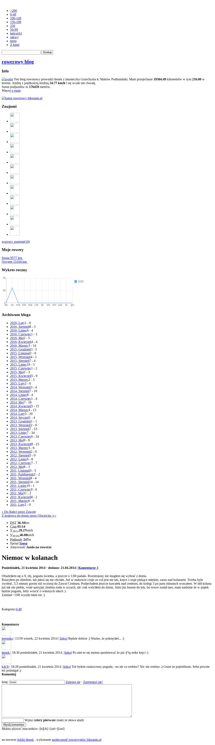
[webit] (15, 162)
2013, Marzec (19, 448)
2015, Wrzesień (20, 357)
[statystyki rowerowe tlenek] (22, 98)
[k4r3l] (15, 234)
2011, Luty (17, 504)
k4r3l (5, 666)
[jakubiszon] (15, 224)
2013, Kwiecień (20, 444)
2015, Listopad (20, 353)
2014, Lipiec (18, 395)
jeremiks (7, 638)
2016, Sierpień (19, 326)
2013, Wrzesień (20, 425)
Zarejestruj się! (93, 682)
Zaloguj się (73, 682)
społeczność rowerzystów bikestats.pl (76, 739)
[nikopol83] (15, 203)
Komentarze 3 (88, 568)
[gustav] (15, 131)
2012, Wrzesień (20, 451)
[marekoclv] (15, 183)
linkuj (63, 638)
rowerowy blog (18, 61)
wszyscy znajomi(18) (16, 241)
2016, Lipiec (18, 330)
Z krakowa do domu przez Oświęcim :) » (29, 515)
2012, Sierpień (19, 455)
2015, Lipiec (18, 364)
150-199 (15, 22)
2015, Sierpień (19, 361)
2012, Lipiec (18, 459)
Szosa (12, 258)
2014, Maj (17, 402)
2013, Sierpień (19, 429)
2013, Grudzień (20, 421)
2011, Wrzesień (20, 478)
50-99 (14, 29)
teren (13, 41)
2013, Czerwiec (20, 436)
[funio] (15, 193)
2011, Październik (22, 474)
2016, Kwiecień (20, 342)
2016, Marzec (19, 345)
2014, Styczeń (19, 417)
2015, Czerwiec (20, 368)
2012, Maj (17, 467)
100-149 (15, 18)
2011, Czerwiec (20, 489)
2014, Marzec (19, 410)
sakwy (14, 37)
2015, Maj (17, 372)
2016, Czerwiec (20, 334)
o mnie (16, 90)
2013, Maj (17, 440)
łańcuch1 (16, 33)
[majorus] (15, 141)
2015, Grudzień (20, 349)
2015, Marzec (19, 379)
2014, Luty (17, 414)
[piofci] (15, 152)
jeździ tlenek (25, 739)
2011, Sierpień (19, 482)
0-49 (13, 14)
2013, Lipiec (18, 432)
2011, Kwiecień (20, 497)
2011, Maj (17, 493)
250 (12, 26)
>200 (13, 10)
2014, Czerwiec (20, 398)
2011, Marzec (19, 501)
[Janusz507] (15, 172)
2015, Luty (17, 383)
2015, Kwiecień (20, 376)
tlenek (6, 652)
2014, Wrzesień (20, 387)
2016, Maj (17, 338)
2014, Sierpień (19, 391)
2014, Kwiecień (20, 406)
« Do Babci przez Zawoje (19, 512)
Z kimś (14, 44)
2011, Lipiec (18, 485)
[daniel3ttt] (15, 214)
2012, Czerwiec (20, 463)
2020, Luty (17, 323)
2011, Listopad (20, 470)
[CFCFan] (15, 121)
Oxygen (14, 261)
